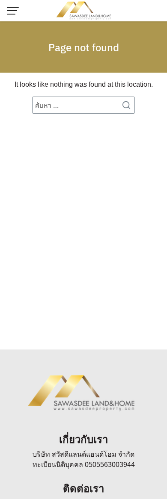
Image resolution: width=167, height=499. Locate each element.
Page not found (83, 47)
